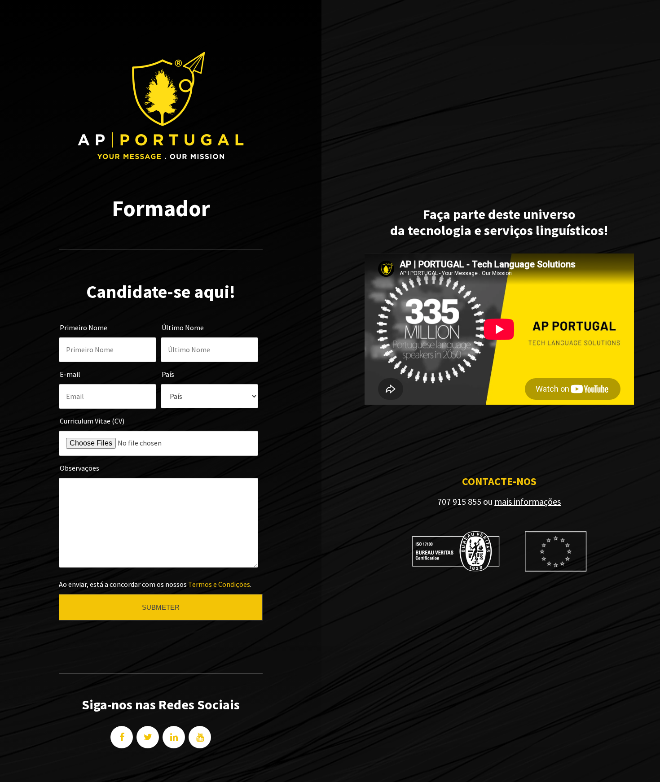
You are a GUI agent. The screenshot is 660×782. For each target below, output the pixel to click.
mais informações (527, 501)
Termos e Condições (219, 584)
